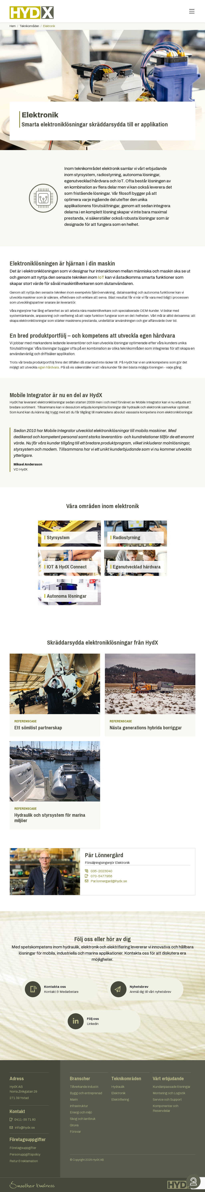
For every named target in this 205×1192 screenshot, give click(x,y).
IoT (101, 277)
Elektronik (118, 1093)
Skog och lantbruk (82, 1118)
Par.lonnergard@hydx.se (108, 881)
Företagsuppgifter (23, 1148)
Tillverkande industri (84, 1086)
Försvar (75, 1131)
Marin (74, 1099)
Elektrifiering (120, 1099)
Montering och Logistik (169, 1093)
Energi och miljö (81, 1112)
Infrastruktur (79, 1106)
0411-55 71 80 (25, 1119)
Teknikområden (29, 26)
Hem (13, 26)
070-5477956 (101, 876)
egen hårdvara (48, 367)
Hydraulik (118, 1086)
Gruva (74, 1125)
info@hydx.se (25, 1127)
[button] (145, 989)
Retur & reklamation (24, 1161)
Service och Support (167, 1099)
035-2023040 (101, 871)
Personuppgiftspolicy (25, 1154)
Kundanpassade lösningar (171, 1086)
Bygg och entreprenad (86, 1093)
